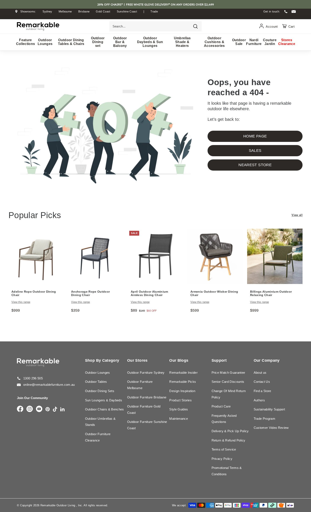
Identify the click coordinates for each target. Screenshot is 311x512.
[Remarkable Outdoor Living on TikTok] (55, 409)
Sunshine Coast (127, 11)
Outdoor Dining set (98, 42)
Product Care (221, 406)
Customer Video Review (271, 427)
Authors (259, 400)
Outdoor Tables (96, 381)
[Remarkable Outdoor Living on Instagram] (29, 409)
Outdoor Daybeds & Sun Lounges (150, 42)
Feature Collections (25, 42)
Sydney (47, 11)
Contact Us (262, 381)
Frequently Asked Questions (224, 419)
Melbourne (65, 11)
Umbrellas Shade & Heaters (182, 42)
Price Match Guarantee (228, 372)
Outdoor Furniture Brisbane (146, 397)
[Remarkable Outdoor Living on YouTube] (39, 409)
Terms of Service (224, 449)
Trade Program (264, 418)
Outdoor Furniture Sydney (146, 372)
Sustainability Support (269, 409)
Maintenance (178, 418)
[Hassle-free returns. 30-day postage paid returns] (155, 15)
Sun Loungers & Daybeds (103, 400)
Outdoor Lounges (45, 42)
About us (260, 372)
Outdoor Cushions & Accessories (214, 42)
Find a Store (262, 391)
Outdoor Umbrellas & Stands (100, 422)
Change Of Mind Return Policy (229, 394)
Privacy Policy (222, 458)
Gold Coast (103, 11)
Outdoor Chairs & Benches (104, 409)
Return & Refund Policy (228, 440)
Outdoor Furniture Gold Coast (143, 409)
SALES (255, 150)
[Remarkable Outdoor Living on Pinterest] (47, 409)
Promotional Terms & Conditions (227, 471)
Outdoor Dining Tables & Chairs (71, 42)
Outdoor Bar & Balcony (120, 42)
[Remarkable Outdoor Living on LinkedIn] (62, 409)
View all (297, 215)
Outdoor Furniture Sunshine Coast (147, 425)
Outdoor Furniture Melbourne (140, 385)
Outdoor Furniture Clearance (98, 437)
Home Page (255, 136)
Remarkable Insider (183, 372)
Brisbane (84, 11)
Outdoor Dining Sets (99, 391)
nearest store (255, 165)
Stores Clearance (286, 42)
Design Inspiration (182, 391)
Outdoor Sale (238, 42)
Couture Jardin (269, 42)
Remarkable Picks (182, 381)
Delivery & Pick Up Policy (230, 431)
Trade (154, 11)
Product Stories (180, 400)
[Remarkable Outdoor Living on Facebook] (20, 409)
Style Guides (178, 409)
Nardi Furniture (254, 42)
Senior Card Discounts (228, 381)
